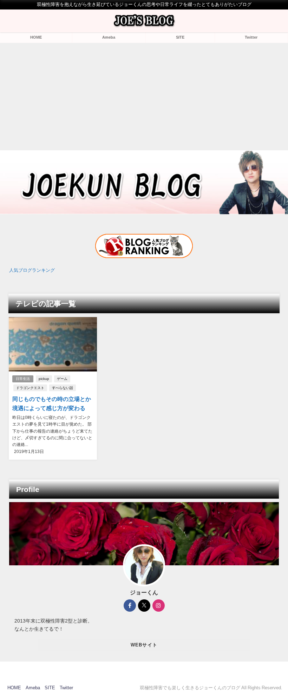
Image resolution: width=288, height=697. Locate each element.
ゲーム (62, 378)
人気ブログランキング (32, 270)
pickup (44, 378)
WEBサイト (144, 645)
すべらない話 (62, 387)
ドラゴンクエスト (30, 387)
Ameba (108, 37)
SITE (180, 37)
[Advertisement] (144, 95)
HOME (36, 37)
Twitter (251, 37)
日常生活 (23, 378)
